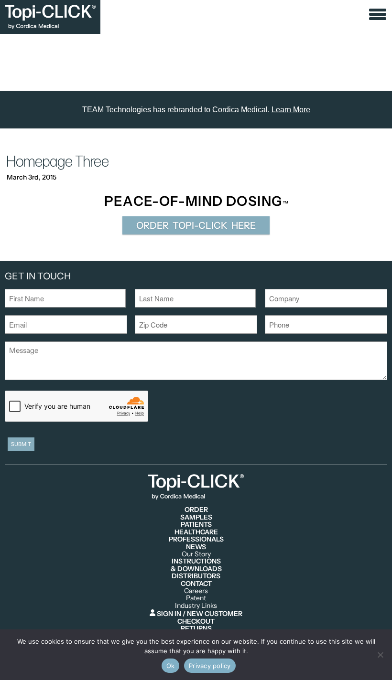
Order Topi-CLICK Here (196, 225)
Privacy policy (210, 665)
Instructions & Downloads (196, 565)
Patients (196, 524)
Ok (170, 665)
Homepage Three (58, 162)
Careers (196, 591)
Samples (196, 517)
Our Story (196, 554)
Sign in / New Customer (198, 613)
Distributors (196, 576)
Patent (196, 598)
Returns (196, 628)
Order (196, 509)
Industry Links (196, 605)
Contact (196, 583)
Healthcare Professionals (196, 536)
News (196, 547)
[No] (380, 654)
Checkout (196, 621)
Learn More (291, 109)
